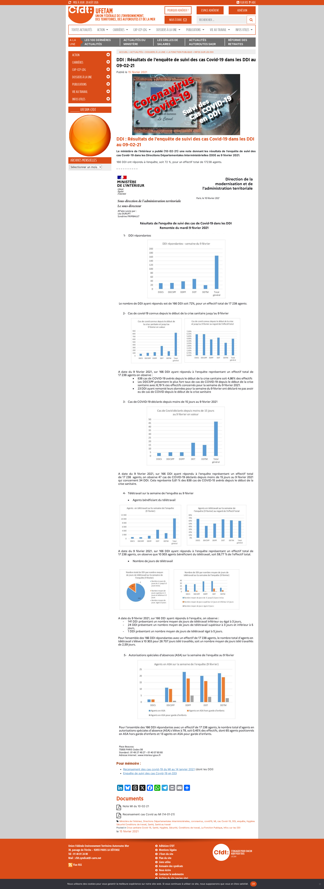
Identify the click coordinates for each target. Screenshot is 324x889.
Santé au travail (163, 824)
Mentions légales (168, 850)
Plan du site (165, 858)
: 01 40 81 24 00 (78, 854)
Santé (151, 824)
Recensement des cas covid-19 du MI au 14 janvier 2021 (159, 769)
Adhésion (242, 10)
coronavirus (197, 821)
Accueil (123, 52)
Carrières (119, 30)
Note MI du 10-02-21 (136, 806)
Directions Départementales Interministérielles (166, 821)
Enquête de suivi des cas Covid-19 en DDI (150, 773)
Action (101, 30)
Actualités (136, 52)
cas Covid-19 (224, 821)
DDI (234, 821)
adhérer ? (177, 10)
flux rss (244, 2)
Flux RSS (77, 865)
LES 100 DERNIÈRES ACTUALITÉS (98, 42)
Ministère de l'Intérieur (130, 821)
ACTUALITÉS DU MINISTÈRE (134, 42)
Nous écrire (165, 870)
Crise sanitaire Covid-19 (139, 827)
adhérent (210, 10)
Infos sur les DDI (232, 827)
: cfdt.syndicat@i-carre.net (84, 858)
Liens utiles (165, 862)
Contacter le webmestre (171, 874)
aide (253, 2)
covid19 (208, 821)
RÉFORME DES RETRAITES (237, 42)
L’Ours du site (166, 854)
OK (253, 883)
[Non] (319, 884)
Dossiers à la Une (166, 30)
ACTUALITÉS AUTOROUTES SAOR (202, 42)
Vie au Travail (218, 30)
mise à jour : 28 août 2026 (85, 2)
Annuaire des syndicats (171, 866)
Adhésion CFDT (166, 846)
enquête (241, 821)
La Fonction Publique (180, 52)
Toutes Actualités (82, 30)
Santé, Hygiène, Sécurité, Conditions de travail (176, 827)
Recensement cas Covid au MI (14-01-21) (149, 814)
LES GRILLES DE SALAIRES (167, 42)
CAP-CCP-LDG (140, 30)
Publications (193, 30)
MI (215, 821)
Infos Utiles (243, 30)
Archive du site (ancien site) (173, 878)
